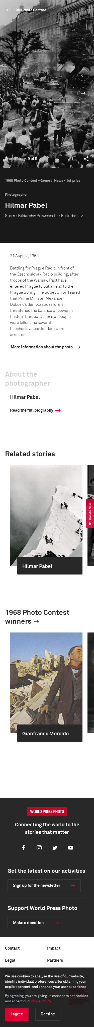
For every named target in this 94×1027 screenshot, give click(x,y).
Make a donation (28, 923)
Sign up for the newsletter (36, 886)
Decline (48, 1014)
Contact (12, 948)
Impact (53, 948)
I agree (17, 1014)
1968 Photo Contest (30, 10)
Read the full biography (31, 410)
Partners (55, 960)
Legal (10, 960)
